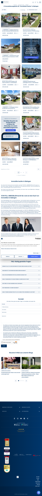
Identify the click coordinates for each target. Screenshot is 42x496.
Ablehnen (8, 256)
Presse (37, 478)
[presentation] (21, 266)
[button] (21, 266)
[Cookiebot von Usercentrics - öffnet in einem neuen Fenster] (36, 238)
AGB (38, 479)
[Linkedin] (24, 418)
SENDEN (3, 345)
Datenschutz (37, 481)
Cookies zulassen (34, 256)
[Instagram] (18, 418)
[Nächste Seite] (26, 172)
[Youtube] (21, 418)
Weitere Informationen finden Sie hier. (9, 248)
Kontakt (37, 476)
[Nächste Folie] (18, 21)
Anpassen (20, 256)
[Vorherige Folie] (3, 21)
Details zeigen (36, 252)
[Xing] (27, 418)
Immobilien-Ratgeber (6, 370)
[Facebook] (14, 418)
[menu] (40, 2)
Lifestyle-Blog (25, 370)
